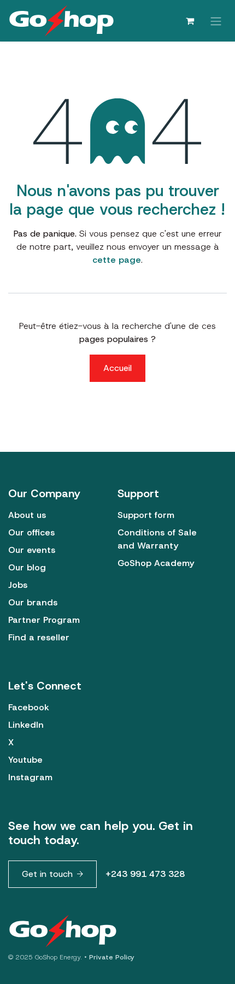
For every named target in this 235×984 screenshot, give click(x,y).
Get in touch (47, 874)
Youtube (25, 759)
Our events (31, 550)
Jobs (17, 585)
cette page (116, 260)
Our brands (32, 602)
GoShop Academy (156, 563)
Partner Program (44, 620)
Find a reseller (38, 637)
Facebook (28, 707)
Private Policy (111, 957)
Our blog (27, 567)
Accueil (117, 368)
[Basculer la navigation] (216, 20)
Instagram (30, 777)
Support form (146, 515)
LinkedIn (26, 724)
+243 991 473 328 (145, 874)
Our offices (31, 532)
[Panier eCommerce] (190, 21)
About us (27, 515)
